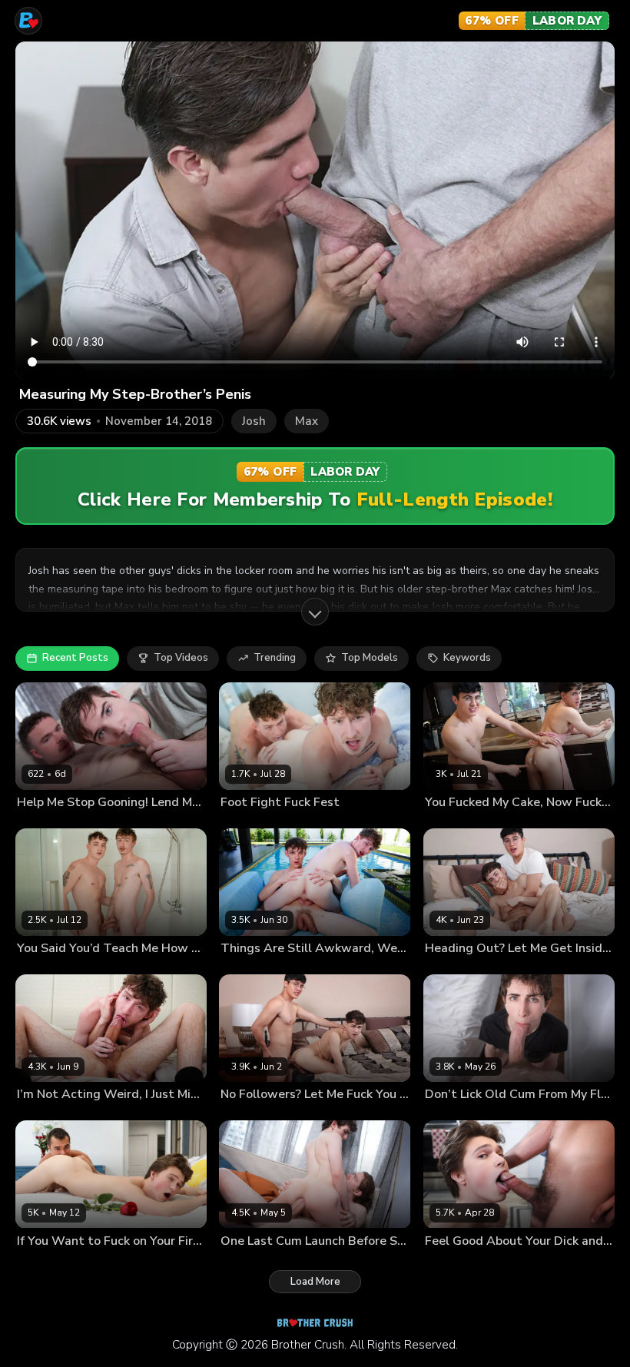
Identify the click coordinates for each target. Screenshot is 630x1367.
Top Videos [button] (181, 658)
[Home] (28, 21)
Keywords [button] (467, 658)
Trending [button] (275, 658)
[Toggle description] (315, 611)
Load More (315, 1282)
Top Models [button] (369, 658)
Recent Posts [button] (75, 658)
